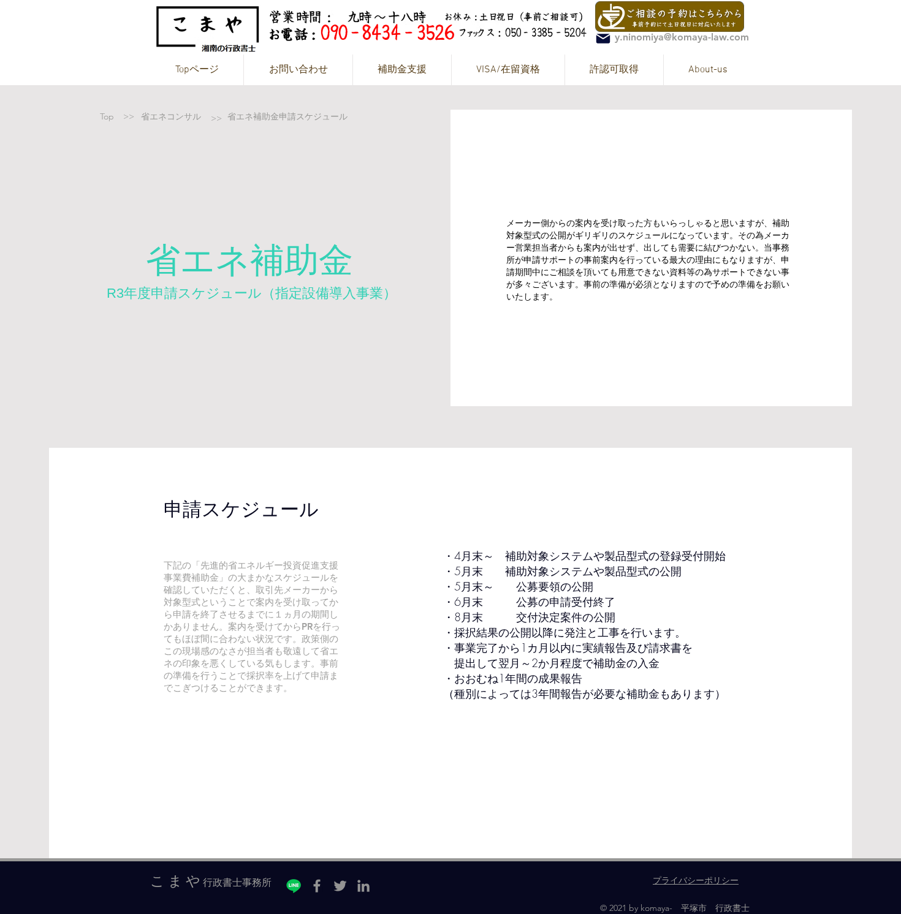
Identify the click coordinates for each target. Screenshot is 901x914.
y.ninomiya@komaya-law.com (682, 37)
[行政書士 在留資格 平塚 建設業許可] (603, 39)
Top (108, 116)
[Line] (293, 885)
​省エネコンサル (171, 116)
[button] (401, 70)
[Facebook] (316, 885)
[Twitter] (340, 885)
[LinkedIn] (363, 885)
